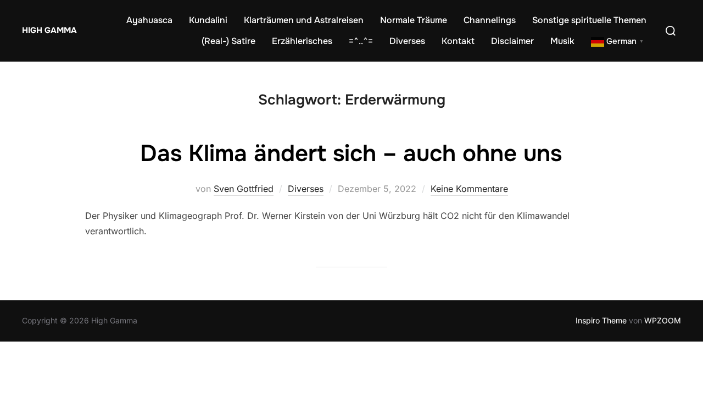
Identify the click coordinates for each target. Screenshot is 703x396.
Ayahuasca (149, 20)
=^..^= (361, 41)
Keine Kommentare (469, 188)
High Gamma (49, 30)
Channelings (490, 20)
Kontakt (458, 41)
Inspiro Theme (601, 320)
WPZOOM (662, 320)
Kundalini (208, 20)
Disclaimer (512, 41)
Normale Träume (413, 20)
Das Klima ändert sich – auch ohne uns (351, 153)
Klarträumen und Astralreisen (304, 20)
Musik (562, 41)
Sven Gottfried (244, 188)
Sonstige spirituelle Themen (589, 20)
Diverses (407, 41)
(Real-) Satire (228, 41)
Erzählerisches (302, 41)
